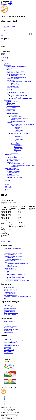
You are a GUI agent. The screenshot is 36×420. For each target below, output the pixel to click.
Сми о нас (10, 104)
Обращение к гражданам (11, 329)
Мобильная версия (9, 26)
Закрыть (3, 60)
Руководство (11, 68)
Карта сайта (7, 344)
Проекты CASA (15, 144)
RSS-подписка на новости (11, 345)
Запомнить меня (7, 51)
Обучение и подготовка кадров (20, 92)
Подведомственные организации (16, 74)
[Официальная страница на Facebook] (4, 398)
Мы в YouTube (8, 348)
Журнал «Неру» (11, 107)
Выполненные (18, 127)
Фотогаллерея (8, 330)
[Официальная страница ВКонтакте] (4, 396)
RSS (5, 24)
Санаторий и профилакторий (19, 95)
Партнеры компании (13, 78)
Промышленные (15, 84)
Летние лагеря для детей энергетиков (21, 98)
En (5, 29)
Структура (10, 69)
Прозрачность (11, 162)
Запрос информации (13, 172)
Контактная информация (11, 342)
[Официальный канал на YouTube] (4, 403)
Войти (2, 35)
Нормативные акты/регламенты (16, 71)
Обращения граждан (10, 168)
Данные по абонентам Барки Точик (21, 81)
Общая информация (13, 113)
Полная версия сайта (7, 4)
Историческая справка (13, 72)
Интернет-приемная (13, 175)
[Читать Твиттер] (4, 400)
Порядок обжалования (13, 159)
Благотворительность (13, 87)
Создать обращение (9, 305)
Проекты (9, 122)
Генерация (14, 75)
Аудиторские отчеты (17, 116)
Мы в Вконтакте (8, 353)
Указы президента (12, 156)
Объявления (17, 131)
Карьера (9, 89)
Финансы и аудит (12, 115)
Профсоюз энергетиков (14, 94)
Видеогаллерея (8, 332)
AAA (5, 27)
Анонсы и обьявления (13, 106)
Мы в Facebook (8, 351)
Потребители (11, 80)
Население (14, 83)
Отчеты (16, 142)
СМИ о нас (7, 324)
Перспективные (18, 130)
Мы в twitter (7, 347)
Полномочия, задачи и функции (16, 66)
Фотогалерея (11, 109)
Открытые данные (12, 160)
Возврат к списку (6, 241)
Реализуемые (18, 128)
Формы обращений (9, 290)
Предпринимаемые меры (18, 121)
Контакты (7, 182)
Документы (7, 154)
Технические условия (13, 178)
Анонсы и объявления (10, 326)
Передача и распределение (18, 77)
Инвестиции (7, 180)
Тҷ (5, 30)
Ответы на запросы (12, 174)
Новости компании (12, 101)
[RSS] (4, 405)
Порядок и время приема (14, 177)
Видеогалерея (11, 110)
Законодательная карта (17, 163)
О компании (7, 65)
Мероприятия (11, 103)
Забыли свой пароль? (7, 59)
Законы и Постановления (14, 157)
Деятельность (8, 112)
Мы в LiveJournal (9, 350)
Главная (6, 63)
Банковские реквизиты (13, 86)
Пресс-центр (7, 100)
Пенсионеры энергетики (18, 97)
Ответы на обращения (13, 171)
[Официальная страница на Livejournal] (4, 401)
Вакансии (13, 90)
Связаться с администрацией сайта (14, 341)
